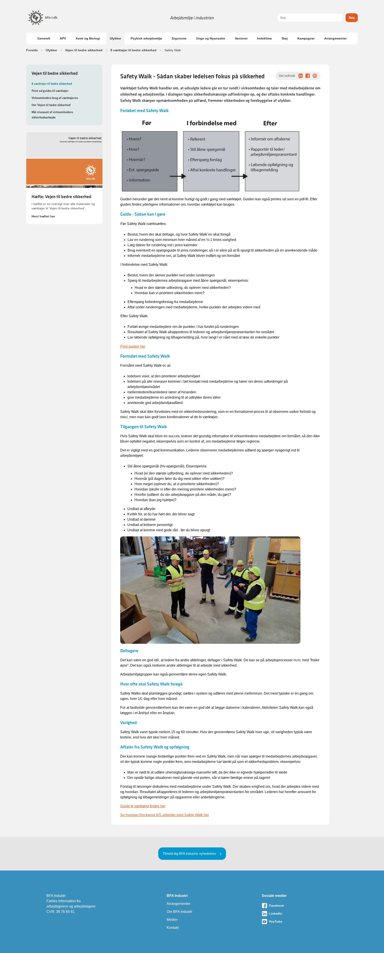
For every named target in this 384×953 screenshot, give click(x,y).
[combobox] (310, 17)
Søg (352, 17)
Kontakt (173, 927)
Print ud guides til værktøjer (50, 91)
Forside (32, 50)
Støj (285, 38)
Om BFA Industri (179, 912)
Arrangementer (335, 38)
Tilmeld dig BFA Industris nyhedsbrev (189, 853)
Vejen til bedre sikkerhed (83, 50)
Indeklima (264, 38)
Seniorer (241, 38)
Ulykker (115, 38)
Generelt (43, 38)
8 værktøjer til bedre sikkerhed (133, 50)
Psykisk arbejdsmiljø (146, 38)
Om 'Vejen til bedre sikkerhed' (51, 105)
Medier (172, 919)
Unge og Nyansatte (210, 38)
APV (63, 38)
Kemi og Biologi (88, 38)
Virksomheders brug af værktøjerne (55, 98)
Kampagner (306, 38)
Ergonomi (179, 38)
